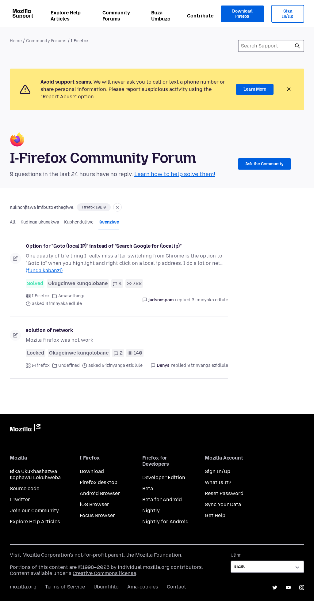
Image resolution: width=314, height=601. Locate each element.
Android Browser (100, 493)
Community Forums (116, 16)
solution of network (49, 330)
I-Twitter (20, 499)
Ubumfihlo (106, 587)
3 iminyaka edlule (210, 299)
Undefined (69, 365)
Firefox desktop (98, 482)
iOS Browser (94, 504)
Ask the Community (264, 164)
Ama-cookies (142, 587)
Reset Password (224, 493)
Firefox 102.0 (94, 207)
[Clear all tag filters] (117, 207)
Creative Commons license (104, 573)
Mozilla (25, 429)
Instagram (301, 587)
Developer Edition (163, 477)
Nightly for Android (165, 521)
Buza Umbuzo (160, 16)
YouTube (288, 587)
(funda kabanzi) (44, 270)
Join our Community (34, 510)
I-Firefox (41, 296)
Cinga (297, 46)
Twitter (274, 587)
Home (16, 40)
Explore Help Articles (66, 16)
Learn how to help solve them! (174, 174)
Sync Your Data (223, 504)
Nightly (151, 510)
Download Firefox (242, 14)
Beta (147, 488)
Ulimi (236, 555)
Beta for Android (162, 499)
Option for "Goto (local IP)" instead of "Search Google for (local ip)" (104, 246)
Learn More (254, 89)
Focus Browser (97, 515)
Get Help (215, 515)
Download (92, 471)
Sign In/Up (287, 14)
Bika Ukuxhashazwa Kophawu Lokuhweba (35, 474)
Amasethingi (71, 296)
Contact (176, 587)
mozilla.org (23, 587)
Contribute (200, 16)
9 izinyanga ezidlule (207, 365)
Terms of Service (65, 587)
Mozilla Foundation (158, 555)
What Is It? (218, 482)
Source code (24, 488)
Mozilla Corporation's (47, 555)
